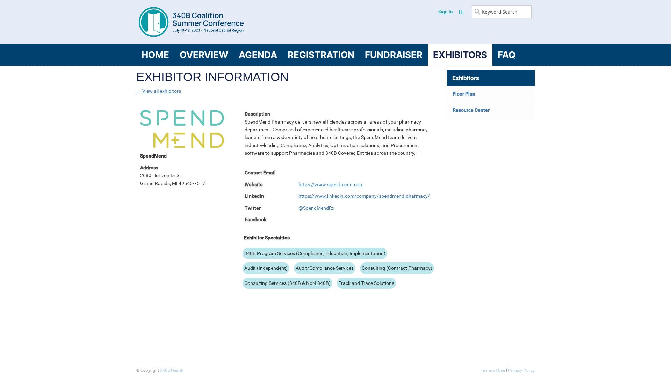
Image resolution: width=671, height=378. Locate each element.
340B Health (171, 370)
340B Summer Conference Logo (236, 22)
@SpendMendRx (316, 208)
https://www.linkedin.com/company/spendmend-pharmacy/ (364, 196)
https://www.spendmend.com (330, 184)
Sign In (445, 11)
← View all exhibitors (158, 91)
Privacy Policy (521, 370)
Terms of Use (493, 370)
